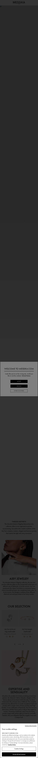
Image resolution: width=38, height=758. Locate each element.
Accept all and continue (19, 754)
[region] (19, 740)
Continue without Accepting (31, 726)
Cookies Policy (12, 745)
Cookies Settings (18, 749)
